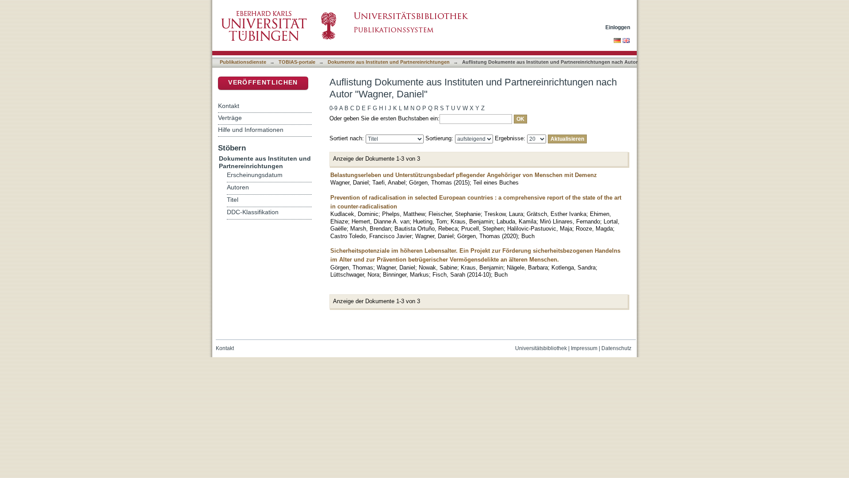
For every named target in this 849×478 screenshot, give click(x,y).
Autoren (238, 187)
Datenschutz (616, 348)
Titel (232, 200)
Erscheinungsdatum (255, 175)
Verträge (230, 117)
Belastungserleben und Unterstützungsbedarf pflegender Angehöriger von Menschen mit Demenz (463, 175)
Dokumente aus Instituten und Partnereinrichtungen (389, 62)
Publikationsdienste (243, 62)
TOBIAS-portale (297, 62)
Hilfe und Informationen (250, 129)
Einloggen (617, 27)
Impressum (584, 348)
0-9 (333, 108)
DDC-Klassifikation (253, 212)
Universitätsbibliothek (541, 348)
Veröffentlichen (263, 82)
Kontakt (228, 105)
